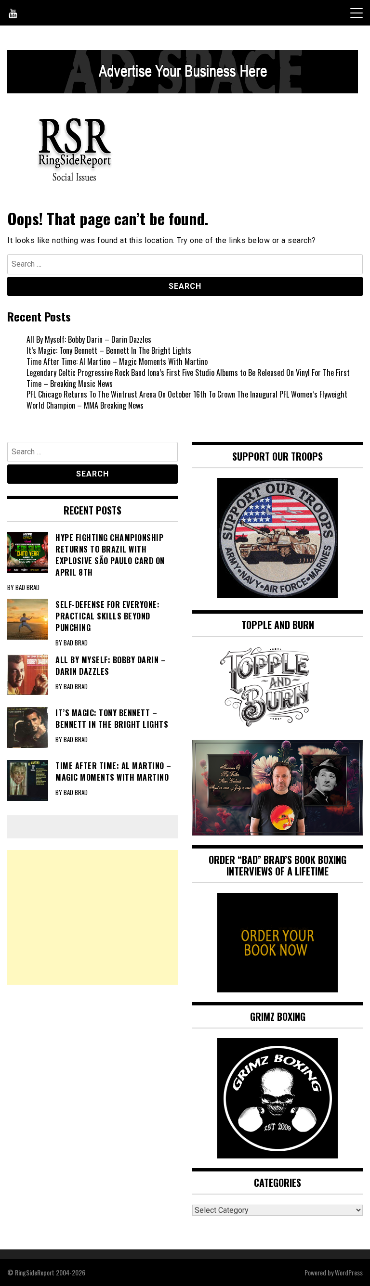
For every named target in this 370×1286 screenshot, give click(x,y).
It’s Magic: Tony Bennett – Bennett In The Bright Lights (108, 350)
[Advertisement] (92, 917)
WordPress (349, 1272)
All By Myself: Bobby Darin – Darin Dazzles (88, 339)
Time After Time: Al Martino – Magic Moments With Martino (117, 361)
